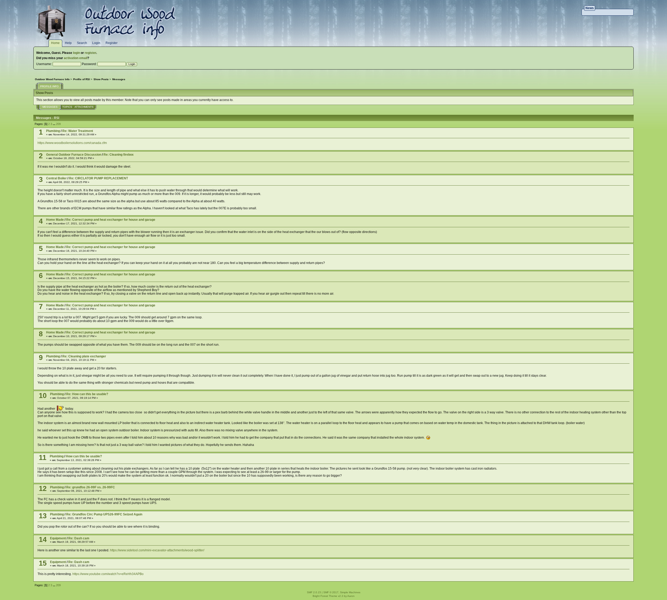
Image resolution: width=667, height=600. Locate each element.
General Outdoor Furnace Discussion (73, 154)
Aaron (351, 596)
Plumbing (53, 131)
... (54, 123)
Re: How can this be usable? (87, 394)
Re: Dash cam (78, 538)
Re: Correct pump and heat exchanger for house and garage (110, 220)
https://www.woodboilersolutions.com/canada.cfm (72, 143)
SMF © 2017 (330, 592)
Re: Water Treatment (77, 131)
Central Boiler (56, 178)
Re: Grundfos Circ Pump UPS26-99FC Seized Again (104, 514)
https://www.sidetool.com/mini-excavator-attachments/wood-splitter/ (157, 550)
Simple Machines (350, 592)
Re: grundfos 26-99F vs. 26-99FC (90, 487)
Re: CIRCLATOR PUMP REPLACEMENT (98, 178)
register (90, 53)
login (76, 53)
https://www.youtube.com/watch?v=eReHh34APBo (108, 574)
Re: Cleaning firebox (118, 154)
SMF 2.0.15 (314, 592)
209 (58, 123)
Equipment (58, 538)
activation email (75, 58)
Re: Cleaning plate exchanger (84, 356)
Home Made (55, 220)
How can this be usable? (84, 456)
